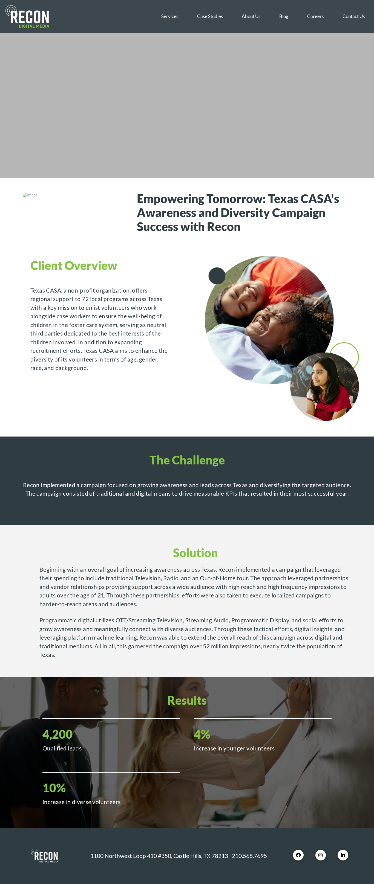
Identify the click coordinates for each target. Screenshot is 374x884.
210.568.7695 (249, 855)
